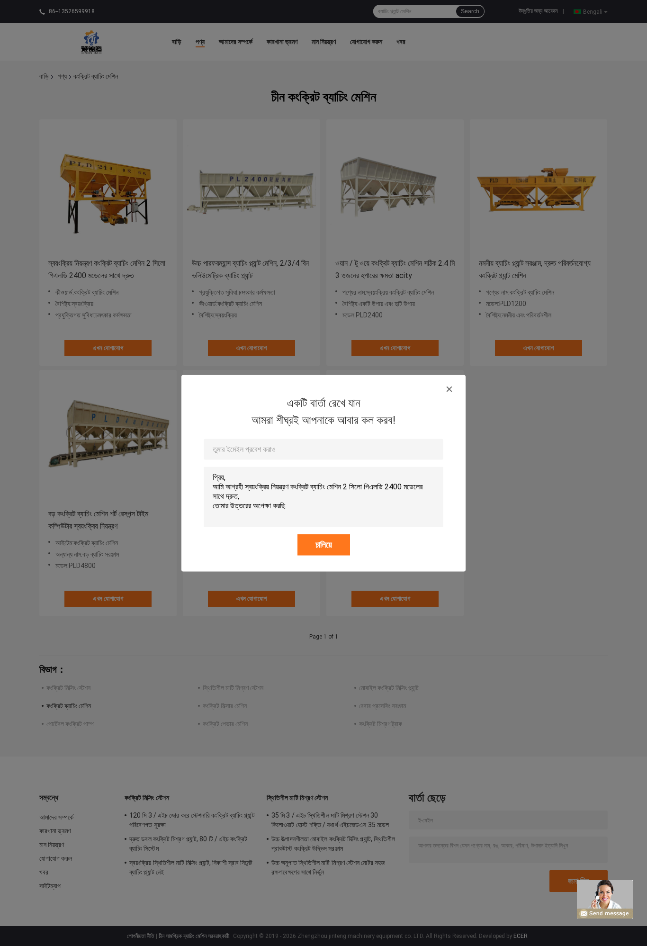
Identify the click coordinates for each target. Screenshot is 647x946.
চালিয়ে (323, 544)
